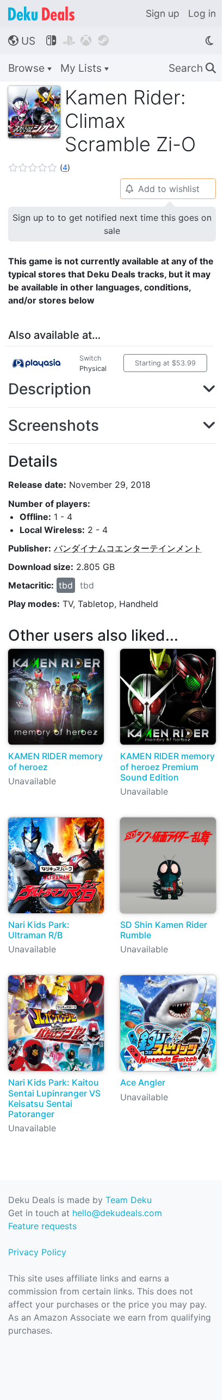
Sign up (162, 13)
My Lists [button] (82, 68)
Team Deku (128, 1199)
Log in (202, 13)
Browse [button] (27, 68)
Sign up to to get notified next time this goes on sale (112, 224)
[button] (39, 167)
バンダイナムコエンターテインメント (128, 548)
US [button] (21, 40)
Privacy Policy (37, 1252)
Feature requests (42, 1226)
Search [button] (192, 68)
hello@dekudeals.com (117, 1212)
